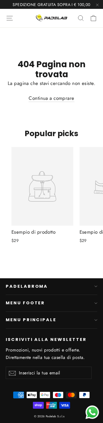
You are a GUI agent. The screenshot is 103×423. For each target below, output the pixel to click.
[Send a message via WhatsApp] (92, 412)
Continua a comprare (51, 98)
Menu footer (25, 303)
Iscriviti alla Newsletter (46, 339)
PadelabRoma (27, 286)
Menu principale (31, 320)
